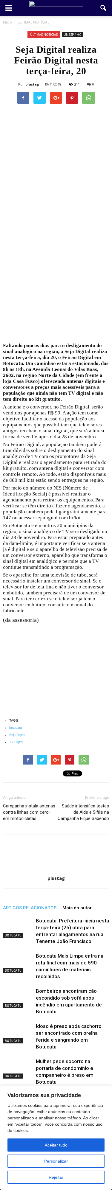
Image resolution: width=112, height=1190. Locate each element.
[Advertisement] (56, 284)
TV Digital (16, 742)
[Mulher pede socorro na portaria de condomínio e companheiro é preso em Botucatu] (18, 1068)
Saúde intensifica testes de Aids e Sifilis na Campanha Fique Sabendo (83, 812)
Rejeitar (56, 1177)
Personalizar (56, 1161)
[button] (103, 8)
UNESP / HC (72, 34)
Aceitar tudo (56, 1145)
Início (7, 22)
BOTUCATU (13, 935)
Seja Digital (17, 735)
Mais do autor (77, 908)
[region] (56, 1137)
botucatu (15, 727)
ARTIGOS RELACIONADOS (29, 908)
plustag (32, 84)
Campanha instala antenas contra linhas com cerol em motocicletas (29, 812)
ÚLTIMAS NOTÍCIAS (44, 34)
